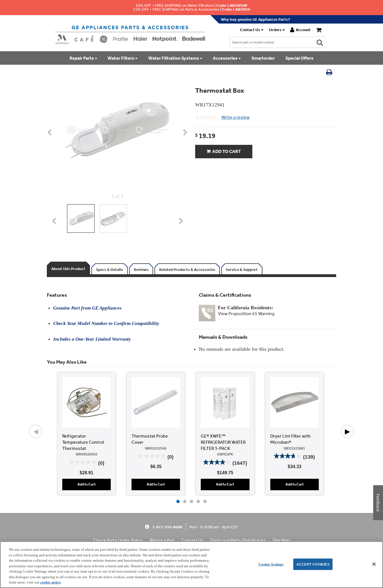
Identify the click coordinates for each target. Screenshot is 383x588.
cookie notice (50, 582)
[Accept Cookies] (374, 564)
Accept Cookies (312, 564)
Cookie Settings (271, 564)
